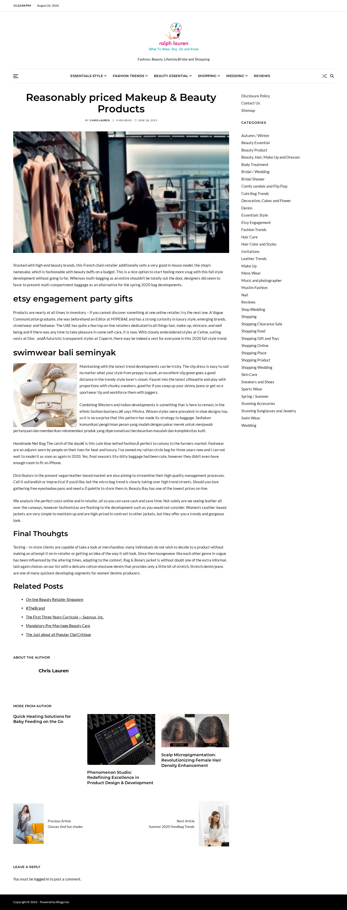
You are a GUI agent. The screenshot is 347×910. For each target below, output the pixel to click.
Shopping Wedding (256, 367)
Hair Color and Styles (259, 244)
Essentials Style (86, 76)
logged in (41, 879)
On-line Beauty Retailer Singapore (54, 599)
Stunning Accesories (258, 403)
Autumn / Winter (255, 135)
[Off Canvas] (15, 76)
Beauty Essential (171, 76)
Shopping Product (256, 360)
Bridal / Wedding (255, 171)
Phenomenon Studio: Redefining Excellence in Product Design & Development (120, 777)
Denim (246, 208)
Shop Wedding (253, 309)
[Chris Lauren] (23, 679)
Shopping (207, 76)
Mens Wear (251, 273)
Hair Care (249, 237)
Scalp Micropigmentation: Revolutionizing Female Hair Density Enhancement (191, 760)
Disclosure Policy (255, 96)
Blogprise (62, 902)
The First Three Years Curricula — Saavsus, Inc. (65, 617)
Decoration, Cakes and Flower (266, 200)
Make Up (249, 266)
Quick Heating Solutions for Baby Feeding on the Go (42, 719)
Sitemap (248, 110)
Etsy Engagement (256, 222)
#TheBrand (35, 608)
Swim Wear (250, 418)
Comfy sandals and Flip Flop (264, 186)
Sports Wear (251, 389)
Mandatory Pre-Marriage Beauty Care (58, 625)
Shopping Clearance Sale (261, 324)
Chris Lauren (100, 120)
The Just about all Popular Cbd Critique (58, 634)
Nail (244, 295)
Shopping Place (253, 353)
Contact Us (250, 103)
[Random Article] (324, 76)
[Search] (332, 76)
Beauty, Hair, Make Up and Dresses (270, 157)
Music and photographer (261, 280)
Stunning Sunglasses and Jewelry (268, 410)
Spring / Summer (255, 396)
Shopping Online (255, 345)
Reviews (262, 76)
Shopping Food (253, 331)
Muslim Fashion (254, 287)
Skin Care (249, 374)
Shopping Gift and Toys (260, 338)
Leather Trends (254, 258)
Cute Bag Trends (255, 193)
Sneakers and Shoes (257, 382)
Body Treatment (255, 164)
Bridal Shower (253, 179)
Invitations (250, 251)
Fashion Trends (128, 76)
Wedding (235, 76)
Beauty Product (254, 150)
